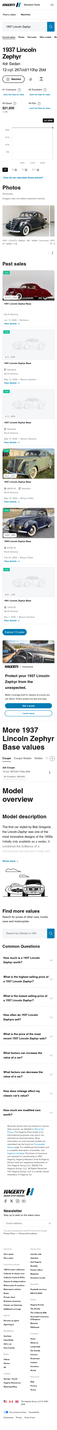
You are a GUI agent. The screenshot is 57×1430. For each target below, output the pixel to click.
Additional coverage (12, 1309)
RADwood (34, 1327)
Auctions (7, 1336)
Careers (34, 1355)
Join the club (35, 1254)
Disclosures (8, 1417)
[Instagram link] (18, 1201)
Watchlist (25, 14)
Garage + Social (10, 1379)
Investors (34, 1366)
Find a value (9, 14)
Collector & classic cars (14, 1273)
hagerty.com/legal (15, 1153)
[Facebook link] (5, 1201)
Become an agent (11, 1321)
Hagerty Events (37, 1305)
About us (34, 1343)
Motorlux (34, 1323)
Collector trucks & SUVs (14, 1277)
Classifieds (8, 1340)
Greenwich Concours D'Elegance (39, 1318)
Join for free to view (13, 94)
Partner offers (36, 1270)
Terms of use (29, 1417)
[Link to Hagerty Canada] (11, 1401)
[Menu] (52, 5)
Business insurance (12, 1301)
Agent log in (9, 1324)
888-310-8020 (36, 1293)
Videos (7, 1359)
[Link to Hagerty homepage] (19, 1192)
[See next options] (52, 758)
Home (33, 1339)
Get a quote (28, 706)
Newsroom (35, 1358)
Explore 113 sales (14, 632)
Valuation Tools (32, 4)
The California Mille (38, 1313)
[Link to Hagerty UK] (17, 1401)
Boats (6, 1293)
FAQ (32, 1382)
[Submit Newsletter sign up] (49, 1223)
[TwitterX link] (12, 1201)
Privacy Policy (9, 1233)
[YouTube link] (24, 1201)
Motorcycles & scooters (14, 1285)
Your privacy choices (17, 1412)
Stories (7, 1363)
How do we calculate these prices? (23, 177)
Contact (33, 1362)
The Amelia (35, 1309)
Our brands (35, 1351)
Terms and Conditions (28, 1233)
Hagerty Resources (12, 1383)
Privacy (33, 1386)
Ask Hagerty (35, 1262)
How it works (9, 1348)
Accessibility (34, 1412)
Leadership (35, 1347)
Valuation (34, 1258)
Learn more (28, 713)
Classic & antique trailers (15, 1281)
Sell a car (8, 1344)
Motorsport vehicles (12, 1289)
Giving (33, 1370)
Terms (33, 1390)
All (5, 1367)
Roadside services (38, 1289)
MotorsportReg (10, 1387)
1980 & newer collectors (14, 1270)
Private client (9, 1297)
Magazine (34, 1274)
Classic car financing (13, 1305)
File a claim (8, 1258)
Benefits (34, 1266)
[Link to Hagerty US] (5, 1401)
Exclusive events (37, 1278)
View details (10, 323)
